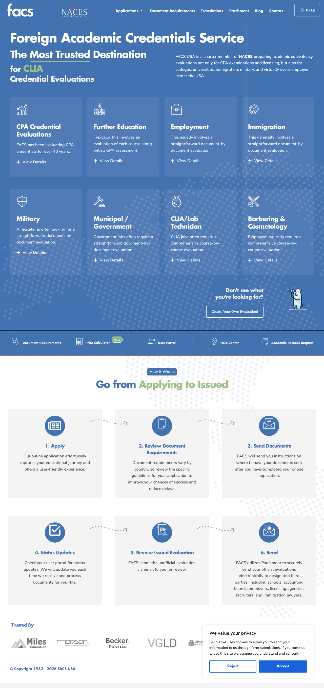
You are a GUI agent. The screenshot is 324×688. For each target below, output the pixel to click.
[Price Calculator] (99, 343)
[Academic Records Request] (287, 343)
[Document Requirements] (36, 343)
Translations (212, 11)
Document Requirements (172, 11)
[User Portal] (162, 343)
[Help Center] (224, 343)
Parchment (239, 11)
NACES (246, 56)
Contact (276, 11)
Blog (259, 11)
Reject (232, 666)
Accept (283, 666)
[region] (258, 651)
